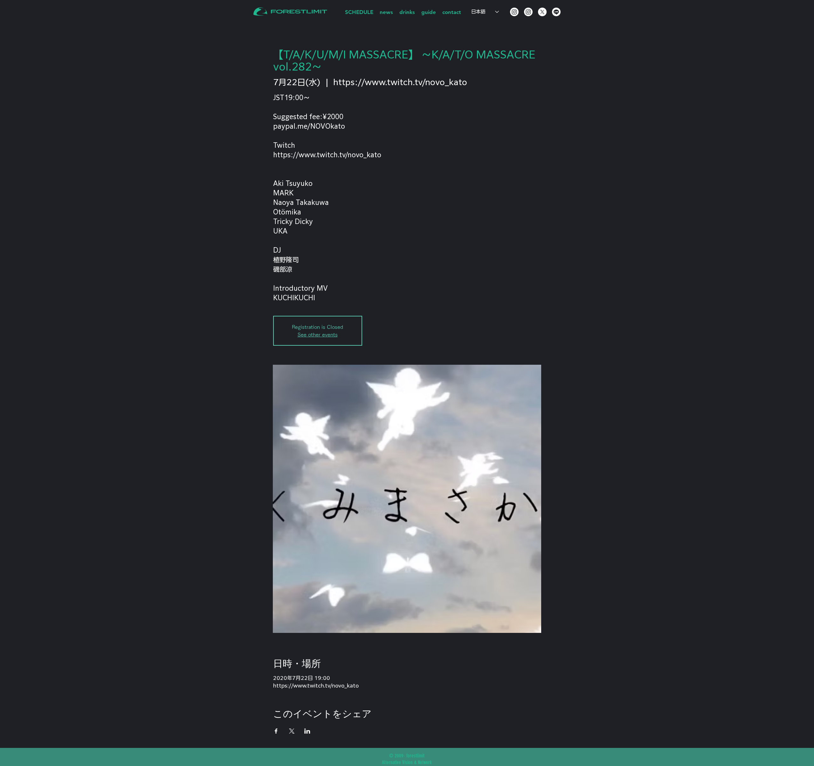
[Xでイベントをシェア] (292, 731)
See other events (318, 334)
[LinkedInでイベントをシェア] (307, 731)
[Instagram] (514, 12)
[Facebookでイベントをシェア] (276, 731)
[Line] (556, 12)
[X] (542, 12)
